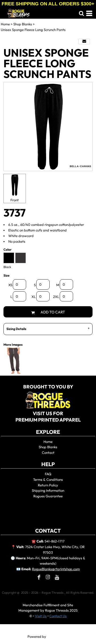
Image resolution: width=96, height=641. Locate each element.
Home (5, 24)
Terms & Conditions (48, 479)
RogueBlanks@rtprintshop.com (56, 569)
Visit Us (41, 616)
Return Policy (48, 485)
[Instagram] (48, 577)
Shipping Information (48, 490)
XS (10, 285)
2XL (56, 296)
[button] (81, 13)
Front (14, 200)
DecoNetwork (58, 637)
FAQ (48, 474)
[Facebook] (39, 577)
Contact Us (58, 616)
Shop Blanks (22, 24)
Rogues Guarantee (48, 496)
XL (33, 296)
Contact (48, 452)
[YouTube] (57, 577)
